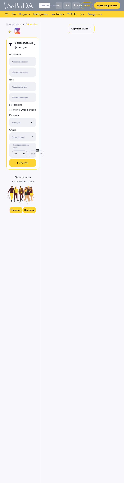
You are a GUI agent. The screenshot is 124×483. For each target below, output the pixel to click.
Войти (87, 5)
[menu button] (6, 14)
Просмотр (16, 210)
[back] (9, 31)
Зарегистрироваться (107, 5)
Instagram (20, 24)
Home (9, 24)
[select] (31, 122)
